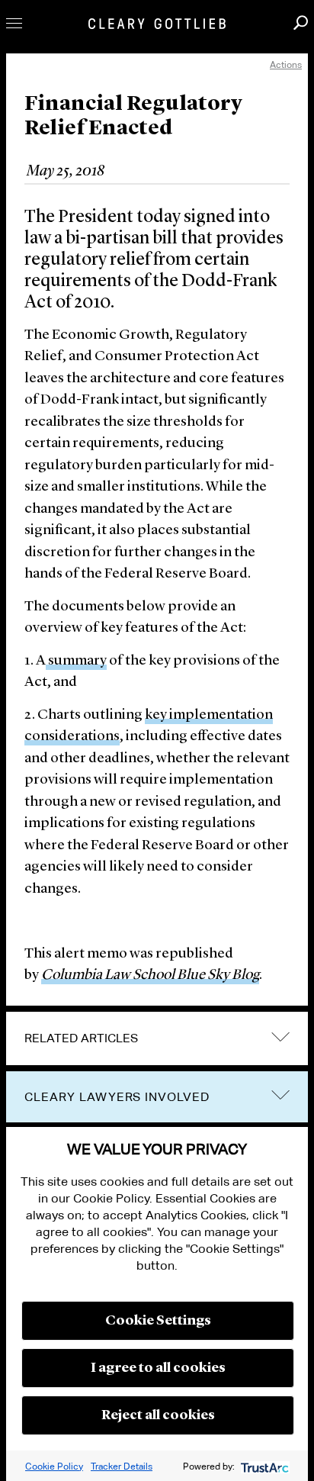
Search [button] (300, 22)
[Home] (157, 23)
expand (280, 1037)
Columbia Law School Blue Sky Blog (150, 975)
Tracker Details (121, 1466)
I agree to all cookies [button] (158, 1368)
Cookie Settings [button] (158, 1321)
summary (76, 661)
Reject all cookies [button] (158, 1415)
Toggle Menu (14, 23)
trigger (280, 1095)
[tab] (157, 1038)
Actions (286, 64)
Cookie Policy (54, 1466)
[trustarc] (263, 1466)
